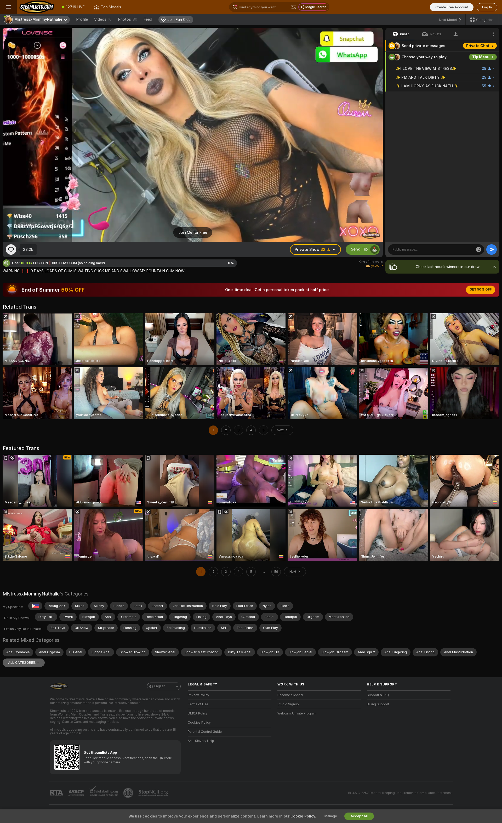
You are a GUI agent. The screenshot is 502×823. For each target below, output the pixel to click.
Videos (103, 19)
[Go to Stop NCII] (153, 793)
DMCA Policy (198, 713)
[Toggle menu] (8, 7)
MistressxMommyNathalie (31, 594)
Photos (127, 19)
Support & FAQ (378, 695)
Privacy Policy (198, 695)
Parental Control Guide (205, 732)
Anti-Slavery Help (201, 741)
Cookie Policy (302, 816)
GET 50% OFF (481, 289)
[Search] (293, 7)
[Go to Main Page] (37, 7)
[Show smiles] (479, 249)
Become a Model (290, 695)
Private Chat (477, 46)
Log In (487, 7)
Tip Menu (480, 57)
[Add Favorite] (11, 249)
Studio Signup (288, 704)
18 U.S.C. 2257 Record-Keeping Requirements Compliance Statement (399, 793)
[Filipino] (35, 606)
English (159, 686)
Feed (148, 19)
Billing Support (378, 704)
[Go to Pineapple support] (128, 793)
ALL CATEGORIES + (23, 663)
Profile (82, 19)
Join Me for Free (193, 232)
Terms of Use (198, 704)
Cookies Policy (199, 722)
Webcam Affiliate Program (297, 713)
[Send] (491, 249)
